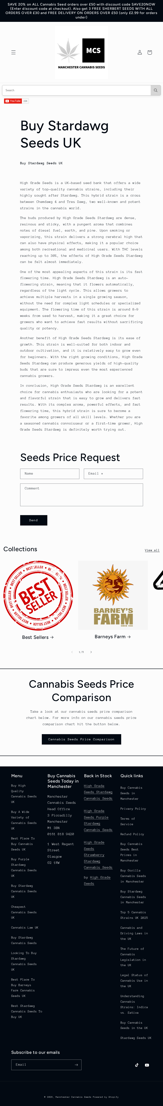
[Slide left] (72, 652)
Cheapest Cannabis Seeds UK (24, 912)
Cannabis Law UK (25, 927)
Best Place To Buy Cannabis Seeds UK (23, 844)
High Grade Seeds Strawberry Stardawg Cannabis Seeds (98, 854)
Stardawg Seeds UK (136, 1038)
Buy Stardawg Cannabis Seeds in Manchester (133, 897)
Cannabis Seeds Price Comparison (81, 739)
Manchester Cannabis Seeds (73, 1097)
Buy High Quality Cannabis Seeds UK (24, 794)
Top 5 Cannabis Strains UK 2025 (134, 915)
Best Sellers (35, 637)
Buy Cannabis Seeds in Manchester (132, 793)
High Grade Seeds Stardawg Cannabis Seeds (98, 792)
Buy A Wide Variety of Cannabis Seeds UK (24, 820)
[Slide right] (91, 652)
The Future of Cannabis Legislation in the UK (133, 957)
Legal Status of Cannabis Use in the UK (134, 980)
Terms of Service (128, 821)
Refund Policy (132, 834)
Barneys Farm (110, 636)
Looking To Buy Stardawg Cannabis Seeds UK (24, 961)
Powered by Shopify (106, 1097)
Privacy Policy (133, 808)
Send (33, 520)
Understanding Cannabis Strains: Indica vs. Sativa (134, 1004)
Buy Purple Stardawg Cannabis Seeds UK (24, 867)
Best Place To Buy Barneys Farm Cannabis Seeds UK (23, 988)
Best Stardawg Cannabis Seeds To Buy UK (26, 1011)
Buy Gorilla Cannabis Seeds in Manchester (133, 876)
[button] (13, 52)
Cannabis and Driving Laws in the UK (134, 933)
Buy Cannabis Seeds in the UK (134, 1025)
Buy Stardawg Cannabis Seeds (24, 940)
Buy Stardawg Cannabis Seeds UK (24, 891)
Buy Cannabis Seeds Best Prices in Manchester (132, 852)
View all (152, 550)
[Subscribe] (76, 1065)
